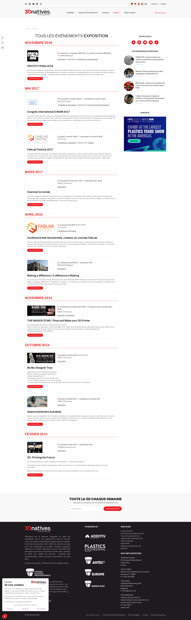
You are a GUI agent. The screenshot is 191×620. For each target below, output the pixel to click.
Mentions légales (133, 615)
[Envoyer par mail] (2, 47)
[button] (4, 616)
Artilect (91, 143)
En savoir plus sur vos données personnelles (17, 602)
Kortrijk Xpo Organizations (87, 59)
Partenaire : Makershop (158, 615)
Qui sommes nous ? (93, 615)
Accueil (28, 29)
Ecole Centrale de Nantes (98, 105)
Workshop (70, 315)
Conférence (62, 105)
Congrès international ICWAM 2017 (48, 111)
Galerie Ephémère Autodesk (44, 411)
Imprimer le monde (38, 192)
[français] (142, 4)
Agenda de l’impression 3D (132, 538)
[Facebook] (2, 37)
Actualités (70, 12)
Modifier (25, 609)
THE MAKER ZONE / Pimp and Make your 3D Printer (58, 320)
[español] (139, 4)
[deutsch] (132, 4)
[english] (135, 4)
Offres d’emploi (129, 12)
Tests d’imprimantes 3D (130, 536)
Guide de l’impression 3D (88, 12)
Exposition (62, 59)
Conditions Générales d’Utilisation (114, 615)
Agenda (116, 12)
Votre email (76, 508)
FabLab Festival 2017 (40, 149)
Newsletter (125, 543)
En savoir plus (34, 78)
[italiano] (146, 4)
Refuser (10, 609)
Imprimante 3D (127, 531)
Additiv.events (62, 563)
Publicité (154, 4)
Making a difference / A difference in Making (53, 275)
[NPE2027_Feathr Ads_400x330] (145, 134)
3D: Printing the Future (41, 457)
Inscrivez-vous (112, 509)
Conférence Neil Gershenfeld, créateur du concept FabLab (62, 237)
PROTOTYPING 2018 (40, 66)
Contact (163, 4)
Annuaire (105, 12)
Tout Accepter (41, 609)
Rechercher (162, 13)
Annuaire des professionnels (132, 533)
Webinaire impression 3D (131, 546)
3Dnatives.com (48, 563)
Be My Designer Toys (40, 367)
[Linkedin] (2, 42)
